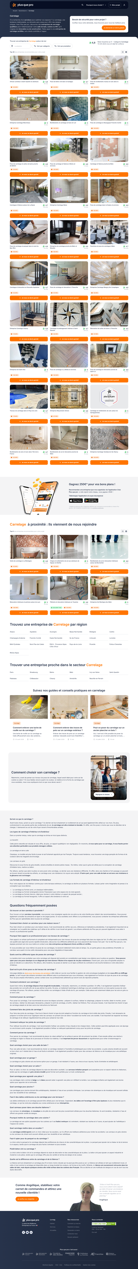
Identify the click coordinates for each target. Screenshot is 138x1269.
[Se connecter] (124, 5)
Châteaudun (34, 678)
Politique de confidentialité (72, 1265)
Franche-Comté (35, 638)
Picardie (92, 644)
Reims (52, 672)
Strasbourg (34, 672)
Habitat (52, 1223)
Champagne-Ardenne (17, 638)
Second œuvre (23, 10)
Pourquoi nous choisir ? (95, 5)
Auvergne (53, 632)
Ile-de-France (74, 638)
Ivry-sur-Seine (94, 672)
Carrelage (16, 723)
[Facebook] (23, 1232)
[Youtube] (27, 1232)
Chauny (52, 678)
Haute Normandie (56, 638)
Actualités (53, 1230)
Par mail (94, 1232)
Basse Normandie (76, 632)
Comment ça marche (74, 1223)
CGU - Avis (58, 1265)
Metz (71, 672)
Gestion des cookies (89, 1265)
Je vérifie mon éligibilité (26, 1199)
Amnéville (73, 678)
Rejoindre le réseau (73, 1227)
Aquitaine (33, 632)
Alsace (12, 632)
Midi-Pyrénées (15, 644)
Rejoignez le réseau (103, 794)
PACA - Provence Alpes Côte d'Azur (58, 645)
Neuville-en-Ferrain (96, 678)
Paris (11, 672)
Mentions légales (48, 1265)
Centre (111, 632)
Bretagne (93, 632)
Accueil (15, 10)
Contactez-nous (72, 1233)
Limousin (93, 638)
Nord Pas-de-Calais (37, 644)
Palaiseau (13, 678)
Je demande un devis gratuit (114, 28)
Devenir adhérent (73, 1237)
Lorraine (112, 638)
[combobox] (21, 46)
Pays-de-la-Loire (76, 644)
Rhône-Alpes (14, 653)
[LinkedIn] (31, 1232)
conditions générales (97, 508)
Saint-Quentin (114, 672)
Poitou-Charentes (115, 644)
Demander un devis (74, 1230)
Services (52, 1227)
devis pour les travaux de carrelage (37, 973)
